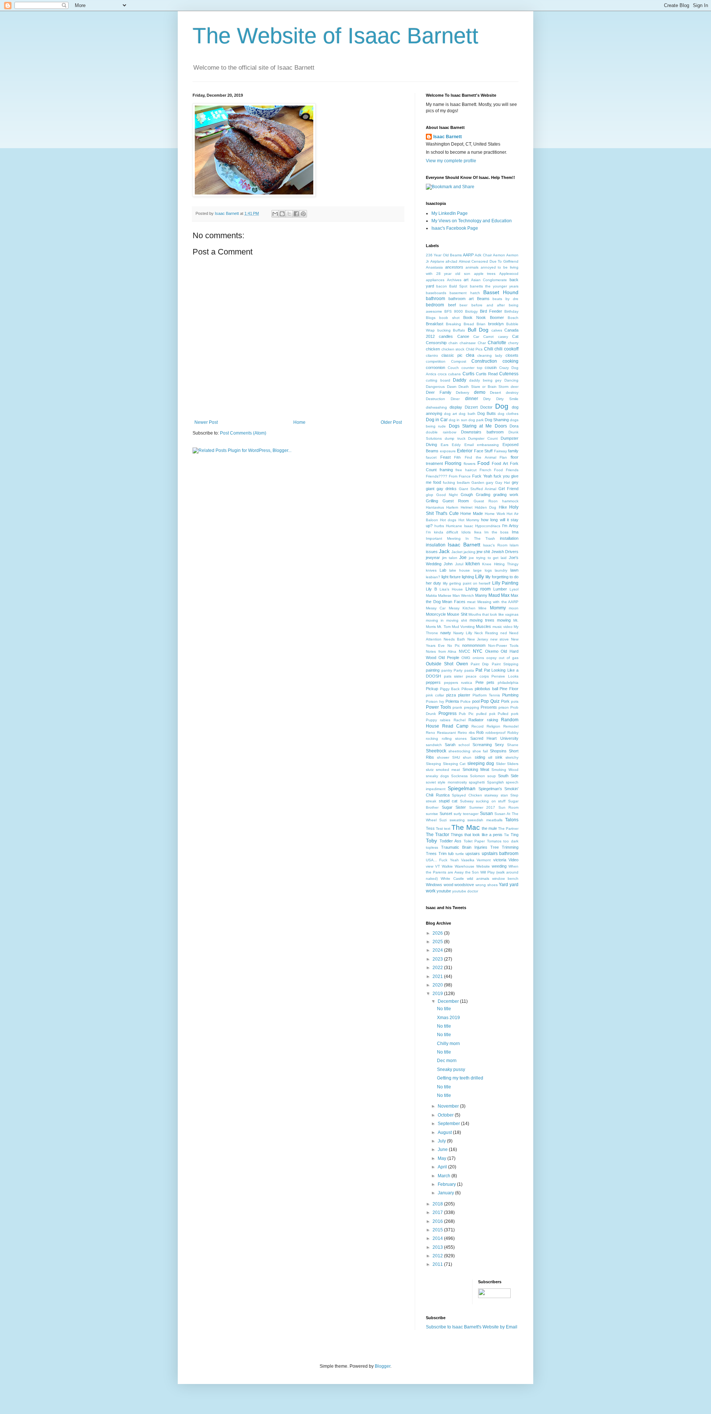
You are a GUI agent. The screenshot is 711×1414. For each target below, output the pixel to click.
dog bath (467, 414)
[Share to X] (289, 213)
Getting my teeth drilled (460, 1078)
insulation (435, 545)
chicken (433, 349)
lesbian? (433, 577)
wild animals (478, 878)
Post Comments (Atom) (243, 433)
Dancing (511, 380)
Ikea (477, 532)
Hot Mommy (468, 520)
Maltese (444, 595)
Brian (481, 324)
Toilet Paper (474, 841)
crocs (442, 374)
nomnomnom (473, 645)
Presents (489, 707)
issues (432, 551)
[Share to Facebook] (296, 213)
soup (491, 776)
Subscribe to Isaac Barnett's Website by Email (471, 1327)
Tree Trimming (504, 847)
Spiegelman (461, 788)
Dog (501, 406)
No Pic (453, 645)
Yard (503, 884)
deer (514, 387)
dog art (450, 414)
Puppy (431, 720)
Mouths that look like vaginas (493, 614)
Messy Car (435, 608)
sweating (457, 820)
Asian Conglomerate (489, 280)
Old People (448, 657)
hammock (510, 501)
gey (515, 482)
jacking (469, 552)
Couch (453, 368)
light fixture (451, 577)
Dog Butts (486, 413)
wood (448, 884)
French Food (491, 470)
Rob (480, 732)
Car (476, 337)
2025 (438, 941)
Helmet (467, 507)
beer (463, 305)
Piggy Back (450, 689)
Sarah (450, 744)
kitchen (472, 563)
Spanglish (495, 782)
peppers (433, 682)
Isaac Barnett (447, 136)
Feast (445, 457)
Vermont (484, 860)
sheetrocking (459, 751)
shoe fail (480, 751)
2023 (438, 959)
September (449, 1123)
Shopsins (498, 751)
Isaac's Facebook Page (454, 228)
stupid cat (448, 801)
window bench (505, 878)
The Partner (508, 828)
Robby (512, 733)
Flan (503, 457)
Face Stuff (483, 451)
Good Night (447, 495)
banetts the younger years (494, 286)
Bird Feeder (491, 311)
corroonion (435, 367)
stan (504, 795)
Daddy (459, 380)
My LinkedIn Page (449, 213)
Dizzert (471, 407)
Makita (431, 595)
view (429, 866)
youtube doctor (465, 891)
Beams (483, 298)
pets (490, 682)
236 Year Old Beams (444, 255)
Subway (467, 801)
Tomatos (494, 841)
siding (480, 757)
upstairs (472, 853)
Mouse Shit (457, 614)
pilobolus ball (486, 688)
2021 (438, 976)
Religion (493, 726)
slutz (430, 770)
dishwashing (436, 407)
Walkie (447, 866)
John (448, 564)
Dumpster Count (483, 438)
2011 (438, 1264)
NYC (478, 651)
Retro (462, 733)
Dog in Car (437, 419)
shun (467, 757)
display (456, 407)
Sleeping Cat (454, 764)
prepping (471, 707)
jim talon (449, 558)
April (443, 1167)
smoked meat (448, 770)
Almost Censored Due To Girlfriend (488, 261)
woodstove (464, 884)
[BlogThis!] (282, 213)
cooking (510, 361)
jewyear (433, 557)
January (446, 1192)
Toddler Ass (451, 841)
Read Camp (455, 726)
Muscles (483, 626)
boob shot (449, 318)
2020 (438, 985)
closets (511, 355)
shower (443, 757)
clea (470, 355)
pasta (469, 670)
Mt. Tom (443, 627)
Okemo (491, 651)
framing (446, 470)
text (447, 828)
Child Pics (474, 349)
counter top (472, 368)
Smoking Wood (504, 770)
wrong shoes (486, 885)
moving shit (456, 620)
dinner (471, 398)
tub (451, 853)
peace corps (477, 676)
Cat (515, 336)
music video (503, 627)
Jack (444, 551)
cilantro (432, 355)
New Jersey (477, 639)
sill (490, 757)
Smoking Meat (476, 769)
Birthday (511, 311)
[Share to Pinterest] (303, 213)
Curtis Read (487, 374)
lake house (459, 570)
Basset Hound (500, 292)
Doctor (486, 407)
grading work (505, 494)
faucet (431, 457)
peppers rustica (458, 683)
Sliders (512, 764)
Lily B (431, 589)
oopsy (491, 658)
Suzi (443, 820)
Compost (458, 361)
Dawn (452, 387)
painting (433, 670)
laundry (501, 570)
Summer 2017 (482, 807)
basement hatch (465, 293)
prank (457, 707)
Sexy (499, 744)
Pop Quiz (490, 701)
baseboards (436, 293)
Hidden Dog (485, 507)
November (449, 1106)
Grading (483, 494)
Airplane (437, 261)
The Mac (465, 827)
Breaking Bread (460, 324)
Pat (478, 670)
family (513, 451)
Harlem (452, 507)
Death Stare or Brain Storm (483, 387)
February (447, 1184)
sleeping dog (480, 763)
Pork (505, 701)
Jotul (459, 564)
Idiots (466, 532)
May (442, 1158)
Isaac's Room (495, 545)
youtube (444, 891)
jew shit (483, 551)
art (466, 279)
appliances (435, 280)
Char (482, 343)
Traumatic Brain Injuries (464, 847)
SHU (456, 757)
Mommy (498, 607)
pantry (446, 670)
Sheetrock (436, 750)
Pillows (467, 689)
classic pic (452, 355)
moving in (435, 620)
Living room (478, 589)
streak (431, 801)
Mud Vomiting (463, 627)
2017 (438, 1212)
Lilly (479, 576)
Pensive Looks (504, 676)
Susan (486, 813)
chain (453, 343)
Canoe (463, 336)
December (449, 1001)
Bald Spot (458, 286)
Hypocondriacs (487, 526)
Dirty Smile (507, 399)
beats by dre (505, 299)
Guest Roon (486, 501)
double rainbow (441, 432)
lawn (514, 570)
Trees (431, 853)
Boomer (497, 317)
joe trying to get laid (488, 558)
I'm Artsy (510, 525)
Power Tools (438, 707)
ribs (472, 733)
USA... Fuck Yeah (442, 860)
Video (513, 860)
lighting (468, 577)
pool (476, 701)
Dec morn (447, 1060)
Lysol (514, 589)
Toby (431, 841)
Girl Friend (508, 488)
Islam (514, 545)
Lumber (500, 589)
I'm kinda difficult (442, 532)
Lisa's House (451, 589)
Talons (511, 819)
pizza (451, 695)
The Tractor (437, 834)
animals (471, 267)
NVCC (464, 651)
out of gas (508, 658)
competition (435, 361)
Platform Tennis (486, 695)
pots (514, 701)
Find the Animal (480, 457)
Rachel (459, 720)
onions (478, 658)
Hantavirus (435, 507)
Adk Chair (483, 255)
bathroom (435, 298)
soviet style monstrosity (446, 782)
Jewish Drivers (504, 551)
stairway (491, 795)
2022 (438, 967)
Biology (471, 311)
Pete (479, 682)
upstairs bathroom (500, 853)
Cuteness (508, 373)
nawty (445, 633)
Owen (462, 663)
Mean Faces (453, 601)
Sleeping (433, 764)
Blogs (430, 318)
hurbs (439, 526)
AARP (468, 255)
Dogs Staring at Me (470, 426)
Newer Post (206, 422)
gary (489, 482)
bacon (441, 286)
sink (499, 757)
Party (458, 670)
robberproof (495, 733)
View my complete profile (451, 160)
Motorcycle (436, 614)
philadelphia (508, 683)
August (445, 1132)
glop (429, 495)
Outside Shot (439, 663)
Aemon (499, 255)
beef (452, 305)
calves (496, 330)
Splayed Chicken (467, 795)
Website (483, 866)
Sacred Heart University (494, 738)
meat (471, 602)
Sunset (446, 813)
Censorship (436, 342)
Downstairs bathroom (482, 432)
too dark (510, 841)
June (443, 1149)
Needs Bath (454, 639)
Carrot (488, 337)
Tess (430, 828)
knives (431, 570)
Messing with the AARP (498, 602)
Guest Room (456, 501)
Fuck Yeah (482, 476)
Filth (457, 457)
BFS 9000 (453, 311)
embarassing (488, 445)
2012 (438, 1255)
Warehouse (464, 866)
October (446, 1115)
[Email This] (275, 213)
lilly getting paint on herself (467, 583)
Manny (481, 595)
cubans (454, 374)
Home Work (495, 514)
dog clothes (508, 414)
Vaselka (467, 860)
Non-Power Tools (503, 645)
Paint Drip (480, 664)
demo (479, 392)
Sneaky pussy (451, 1069)
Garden (477, 482)
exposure (448, 451)
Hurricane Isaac (459, 526)
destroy (512, 392)
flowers (469, 464)
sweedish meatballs (484, 820)
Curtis (468, 373)
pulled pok (485, 714)
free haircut (466, 470)
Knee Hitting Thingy (500, 564)
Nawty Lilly (462, 633)
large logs (482, 570)
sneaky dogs (437, 776)
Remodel (510, 726)
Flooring (453, 463)
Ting (514, 834)
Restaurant (446, 733)
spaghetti (477, 782)
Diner (455, 399)
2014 (438, 1238)
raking (492, 720)
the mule (489, 828)
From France (460, 476)
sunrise (432, 814)
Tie (506, 835)
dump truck (455, 438)
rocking (432, 738)
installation (509, 538)
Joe (463, 557)
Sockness (459, 776)
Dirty (487, 399)
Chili (488, 349)
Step (514, 795)
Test (439, 828)
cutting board (438, 380)
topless (432, 847)
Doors (501, 426)
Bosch (513, 318)
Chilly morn (448, 1043)
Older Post (391, 422)
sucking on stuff (490, 801)
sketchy (511, 757)
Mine (482, 608)
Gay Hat (502, 482)
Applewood (508, 274)
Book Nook (474, 317)
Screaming (482, 744)
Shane (512, 745)
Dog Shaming (497, 419)
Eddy (456, 445)
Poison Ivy (435, 701)
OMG (465, 658)
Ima (515, 532)
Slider (500, 764)
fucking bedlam (456, 482)
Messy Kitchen (462, 608)
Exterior (465, 450)
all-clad (451, 261)
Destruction (435, 399)
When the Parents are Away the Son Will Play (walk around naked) (472, 872)
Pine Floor (509, 688)
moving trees (482, 620)
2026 (438, 933)
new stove (499, 639)
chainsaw (467, 343)
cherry (513, 343)
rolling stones (454, 738)
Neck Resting (486, 633)
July (442, 1141)
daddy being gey (485, 380)
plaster (464, 695)
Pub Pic (466, 714)
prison (503, 707)
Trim (442, 853)
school (464, 745)
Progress (447, 713)
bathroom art (461, 298)
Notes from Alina (441, 651)
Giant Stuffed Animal (477, 489)
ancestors (454, 267)
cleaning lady (489, 355)
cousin (491, 367)
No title (444, 1008)
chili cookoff (506, 349)
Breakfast (434, 324)
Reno (430, 733)
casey (503, 337)
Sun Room (508, 807)
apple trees (485, 274)
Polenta (452, 701)
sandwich (434, 745)
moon (513, 608)
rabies (445, 720)
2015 (438, 1229)
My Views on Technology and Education (471, 220)
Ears (444, 445)
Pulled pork (508, 714)
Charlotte (497, 342)
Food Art (500, 463)
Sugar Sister (454, 807)
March (444, 1175)
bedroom (435, 304)
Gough (467, 494)
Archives (454, 280)
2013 (438, 1247)
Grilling (432, 501)
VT (437, 866)
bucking (444, 330)
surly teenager (466, 814)
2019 (438, 993)
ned (503, 633)
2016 (438, 1221)
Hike (503, 507)
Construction (484, 361)
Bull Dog (478, 330)
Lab (443, 570)
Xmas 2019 (448, 1017)
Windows (434, 884)
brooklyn (496, 324)
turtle (459, 854)
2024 (438, 950)
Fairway (500, 451)
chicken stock (453, 349)
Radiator (476, 720)
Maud (494, 595)
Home (299, 422)
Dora (514, 426)
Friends (512, 470)
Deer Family (438, 392)
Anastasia (434, 267)
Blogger (382, 1366)
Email (469, 445)
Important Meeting (443, 538)
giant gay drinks (441, 488)
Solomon (477, 776)
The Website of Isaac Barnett (335, 35)
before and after (488, 305)
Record (477, 726)
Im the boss (496, 532)
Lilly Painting (505, 583)
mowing (504, 620)
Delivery (462, 392)
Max (505, 595)
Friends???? (436, 476)
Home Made (471, 513)
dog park (476, 420)
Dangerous (435, 387)
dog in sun (458, 420)
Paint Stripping (505, 664)
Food (483, 463)
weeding (499, 866)
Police (465, 701)
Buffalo (459, 330)
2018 (438, 1204)
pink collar (435, 695)
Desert (495, 392)
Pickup (432, 688)
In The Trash (480, 538)
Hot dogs (448, 520)
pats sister (453, 676)
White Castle (452, 878)
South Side (508, 775)
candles (446, 336)
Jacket (457, 552)
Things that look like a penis (477, 834)
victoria (499, 860)
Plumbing (510, 695)
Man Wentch (463, 595)
